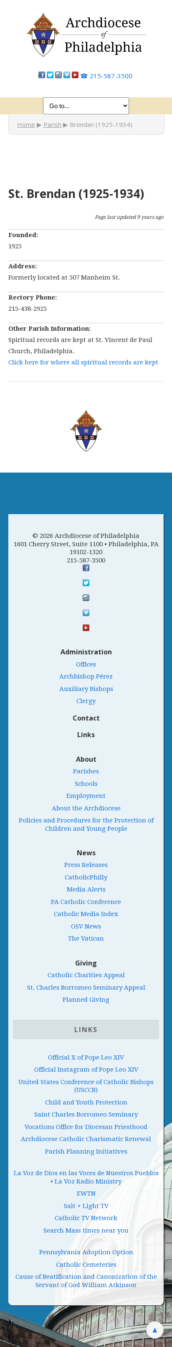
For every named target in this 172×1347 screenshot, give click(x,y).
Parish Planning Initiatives (86, 1151)
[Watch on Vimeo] (66, 76)
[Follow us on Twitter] (50, 76)
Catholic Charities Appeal (86, 975)
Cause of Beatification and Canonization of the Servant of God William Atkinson (86, 1281)
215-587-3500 (106, 76)
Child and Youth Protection (86, 1102)
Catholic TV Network (86, 1218)
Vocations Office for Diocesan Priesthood (86, 1127)
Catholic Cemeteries (86, 1264)
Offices (86, 664)
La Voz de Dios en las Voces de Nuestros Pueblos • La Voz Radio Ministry (86, 1177)
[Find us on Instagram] (58, 76)
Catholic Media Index (86, 914)
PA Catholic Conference (86, 902)
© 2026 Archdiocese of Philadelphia (86, 536)
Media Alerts (86, 889)
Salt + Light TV (86, 1206)
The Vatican (86, 938)
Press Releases (86, 865)
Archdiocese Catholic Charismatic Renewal (86, 1139)
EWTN (86, 1193)
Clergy (86, 701)
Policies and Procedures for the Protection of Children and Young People (86, 824)
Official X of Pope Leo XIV (86, 1057)
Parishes (86, 771)
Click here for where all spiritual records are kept (83, 362)
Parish (52, 124)
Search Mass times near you (86, 1230)
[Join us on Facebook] (41, 76)
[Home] (86, 39)
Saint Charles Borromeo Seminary (86, 1114)
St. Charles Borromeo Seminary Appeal (86, 987)
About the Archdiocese (86, 808)
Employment (86, 796)
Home (26, 124)
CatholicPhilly (86, 877)
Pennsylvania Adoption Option (86, 1252)
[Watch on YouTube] (75, 76)
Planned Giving (86, 999)
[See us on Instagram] (86, 597)
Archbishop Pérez (86, 676)
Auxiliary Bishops (86, 689)
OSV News (86, 926)
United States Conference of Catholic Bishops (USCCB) (86, 1086)
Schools (86, 783)
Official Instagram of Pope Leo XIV (86, 1069)
